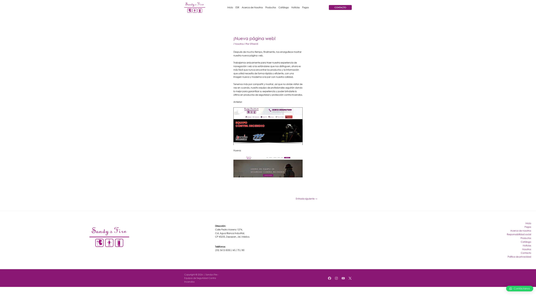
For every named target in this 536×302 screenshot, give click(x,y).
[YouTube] (343, 278)
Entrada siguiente (306, 198)
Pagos (305, 7)
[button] (519, 288)
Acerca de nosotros (520, 230)
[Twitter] (350, 278)
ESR (237, 7)
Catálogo (283, 7)
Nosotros (239, 43)
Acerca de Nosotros (252, 7)
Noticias (295, 7)
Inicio (230, 7)
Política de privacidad (519, 256)
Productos (270, 7)
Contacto (526, 252)
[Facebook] (329, 278)
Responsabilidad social (519, 234)
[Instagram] (336, 278)
